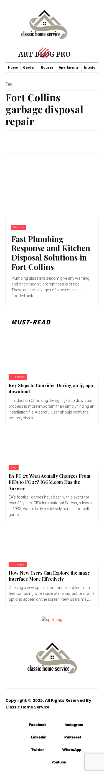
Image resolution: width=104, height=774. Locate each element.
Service (18, 227)
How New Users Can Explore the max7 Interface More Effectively (49, 576)
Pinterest (72, 737)
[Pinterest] (56, 737)
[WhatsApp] (54, 750)
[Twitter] (23, 750)
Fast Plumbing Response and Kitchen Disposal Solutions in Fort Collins (50, 253)
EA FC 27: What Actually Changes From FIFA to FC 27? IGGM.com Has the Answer (49, 482)
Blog (14, 467)
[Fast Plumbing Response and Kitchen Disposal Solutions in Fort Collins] (52, 186)
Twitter (37, 749)
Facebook (38, 724)
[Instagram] (56, 725)
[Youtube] (43, 762)
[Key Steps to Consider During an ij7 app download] (52, 356)
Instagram (74, 724)
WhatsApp (71, 749)
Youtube (58, 762)
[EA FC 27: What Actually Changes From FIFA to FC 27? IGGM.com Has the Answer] (52, 447)
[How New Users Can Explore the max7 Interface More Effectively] (52, 543)
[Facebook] (21, 725)
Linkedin (38, 737)
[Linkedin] (23, 737)
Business (18, 377)
